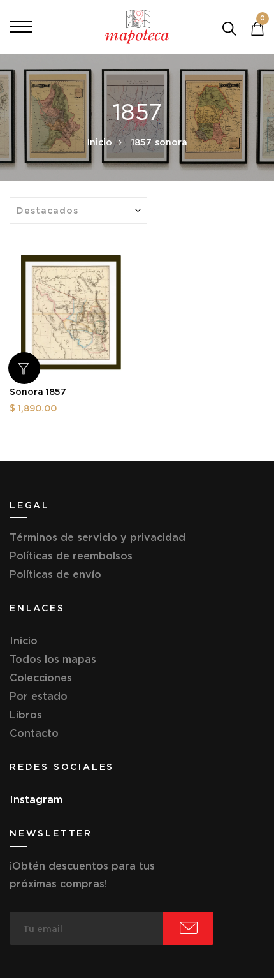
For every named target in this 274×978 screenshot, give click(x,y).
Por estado (39, 696)
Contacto (34, 733)
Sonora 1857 (38, 392)
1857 (141, 142)
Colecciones (41, 677)
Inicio (99, 142)
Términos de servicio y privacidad (97, 537)
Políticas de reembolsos (71, 555)
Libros (26, 714)
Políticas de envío (55, 574)
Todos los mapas (53, 659)
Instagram (36, 799)
